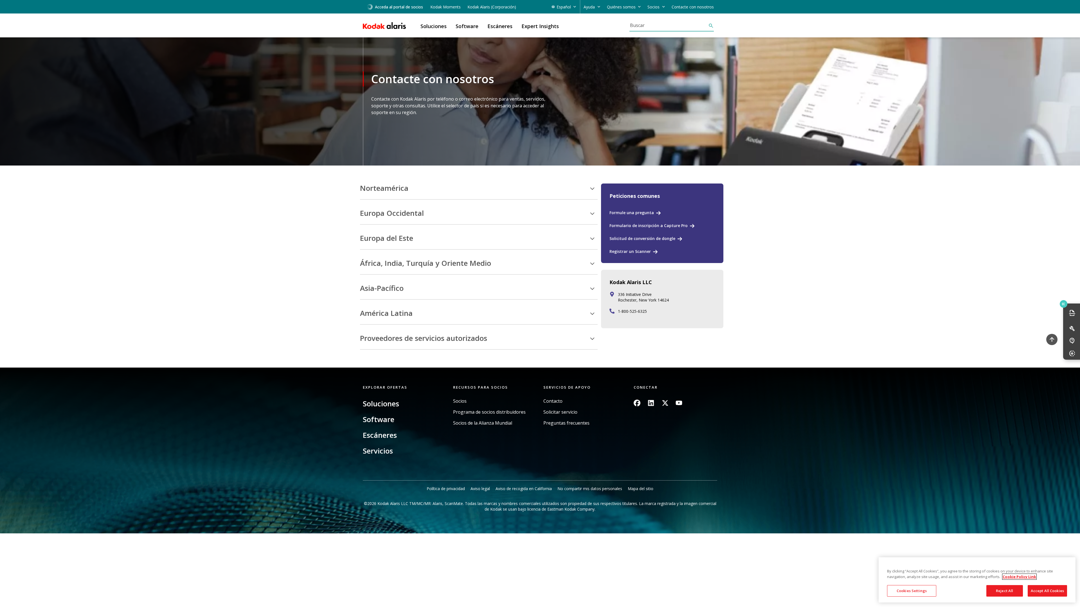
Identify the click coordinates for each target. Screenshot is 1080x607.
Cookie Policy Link (1019, 576)
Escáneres (380, 435)
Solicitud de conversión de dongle (642, 238)
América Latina (386, 313)
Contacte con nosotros (693, 7)
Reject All (1004, 590)
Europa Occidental (392, 213)
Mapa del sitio (640, 488)
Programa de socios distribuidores (489, 412)
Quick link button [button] (1063, 304)
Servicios (378, 450)
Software (378, 419)
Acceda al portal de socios (399, 7)
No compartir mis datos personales (589, 488)
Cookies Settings (912, 590)
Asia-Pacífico (382, 288)
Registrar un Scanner (630, 251)
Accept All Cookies (1047, 590)
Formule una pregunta (631, 212)
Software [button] (467, 26)
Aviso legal (480, 488)
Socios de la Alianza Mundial (482, 423)
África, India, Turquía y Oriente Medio (425, 263)
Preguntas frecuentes (566, 423)
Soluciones (381, 403)
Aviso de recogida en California (524, 488)
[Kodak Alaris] (384, 25)
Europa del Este (386, 238)
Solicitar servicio (560, 412)
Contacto (552, 401)
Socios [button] (653, 7)
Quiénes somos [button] (621, 7)
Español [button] (564, 7)
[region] (977, 580)
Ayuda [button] (589, 7)
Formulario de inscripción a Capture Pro (648, 225)
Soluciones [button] (433, 26)
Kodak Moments (445, 7)
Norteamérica (384, 188)
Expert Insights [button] (540, 26)
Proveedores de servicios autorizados (423, 338)
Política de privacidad (446, 488)
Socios (460, 401)
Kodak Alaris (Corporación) (491, 7)
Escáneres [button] (499, 26)
